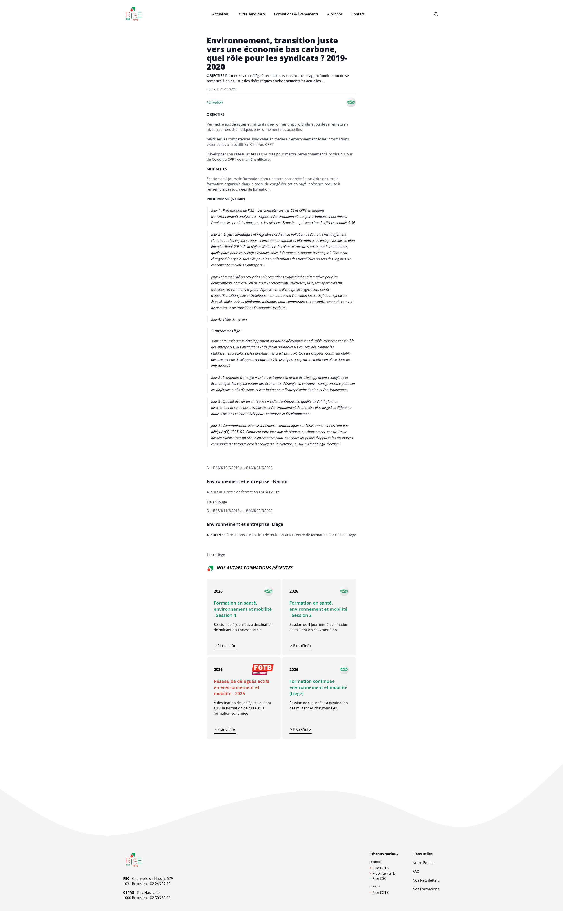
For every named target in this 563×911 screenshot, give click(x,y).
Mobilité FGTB (382, 873)
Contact (357, 14)
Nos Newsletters (426, 880)
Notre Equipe (424, 862)
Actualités (220, 14)
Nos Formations (426, 889)
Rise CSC (377, 878)
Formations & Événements (296, 14)
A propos (335, 14)
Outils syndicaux (251, 14)
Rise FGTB (379, 867)
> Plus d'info (225, 645)
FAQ (416, 871)
